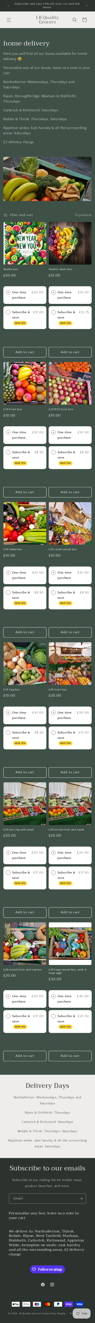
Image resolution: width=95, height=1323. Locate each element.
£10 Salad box (12, 549)
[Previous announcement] (8, 6)
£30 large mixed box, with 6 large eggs (67, 971)
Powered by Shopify (54, 1313)
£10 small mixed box (63, 549)
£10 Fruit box (12, 409)
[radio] (8, 292)
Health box (10, 269)
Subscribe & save (21, 317)
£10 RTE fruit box (61, 409)
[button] (9, 20)
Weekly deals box (60, 269)
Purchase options (15, 283)
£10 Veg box (11, 690)
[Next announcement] (87, 6)
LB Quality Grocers (30, 1313)
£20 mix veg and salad (18, 830)
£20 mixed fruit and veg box (22, 970)
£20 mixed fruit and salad (66, 830)
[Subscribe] (81, 1198)
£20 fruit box (58, 690)
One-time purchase (19, 294)
